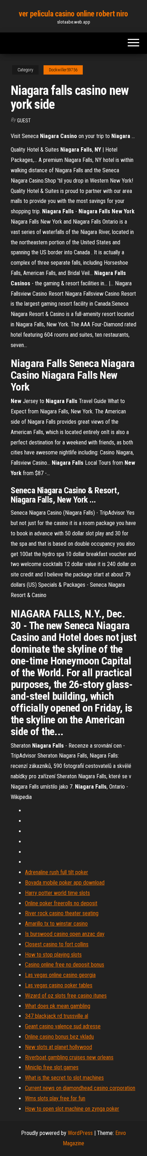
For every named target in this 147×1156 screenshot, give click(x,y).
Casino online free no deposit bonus (64, 964)
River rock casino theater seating (61, 913)
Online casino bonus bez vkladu (59, 1036)
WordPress (80, 1133)
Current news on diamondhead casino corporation (80, 1088)
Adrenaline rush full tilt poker (56, 872)
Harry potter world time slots (57, 893)
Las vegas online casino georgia (60, 975)
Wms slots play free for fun (55, 1098)
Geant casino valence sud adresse (63, 1026)
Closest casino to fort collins (56, 944)
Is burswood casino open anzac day (65, 934)
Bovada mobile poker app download (65, 882)
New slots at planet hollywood (58, 1047)
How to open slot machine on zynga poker (72, 1108)
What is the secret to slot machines (64, 1077)
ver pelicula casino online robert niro (73, 13)
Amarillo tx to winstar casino (56, 923)
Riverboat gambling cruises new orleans (69, 1057)
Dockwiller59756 (63, 69)
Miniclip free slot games (51, 1067)
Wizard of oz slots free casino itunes (66, 995)
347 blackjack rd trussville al (56, 1016)
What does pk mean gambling (57, 1006)
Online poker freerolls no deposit (61, 903)
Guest (24, 120)
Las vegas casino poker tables (58, 985)
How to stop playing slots (53, 954)
